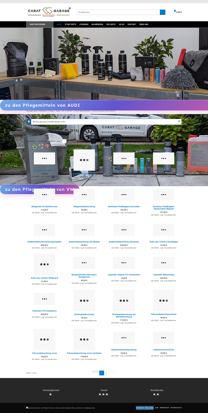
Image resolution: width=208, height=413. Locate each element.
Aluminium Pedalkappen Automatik (124, 206)
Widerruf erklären (144, 408)
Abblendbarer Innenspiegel (124, 170)
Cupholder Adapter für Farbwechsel (124, 275)
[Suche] (162, 12)
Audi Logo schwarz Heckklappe (164, 242)
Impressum (164, 408)
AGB (156, 408)
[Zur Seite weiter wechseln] (111, 372)
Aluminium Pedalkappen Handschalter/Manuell (163, 207)
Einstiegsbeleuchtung (84, 314)
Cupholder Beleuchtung (163, 275)
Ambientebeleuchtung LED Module (84, 242)
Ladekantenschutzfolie (163, 350)
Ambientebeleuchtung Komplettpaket (44, 242)
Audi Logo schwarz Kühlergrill (44, 278)
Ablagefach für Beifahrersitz (44, 206)
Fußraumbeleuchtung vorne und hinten (84, 353)
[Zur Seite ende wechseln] (114, 372)
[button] (176, 12)
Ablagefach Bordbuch (163, 170)
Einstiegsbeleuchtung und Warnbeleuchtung (124, 315)
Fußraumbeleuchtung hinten (163, 314)
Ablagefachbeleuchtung (84, 206)
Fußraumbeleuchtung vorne (44, 353)
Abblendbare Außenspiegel (84, 173)
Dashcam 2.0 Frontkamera (44, 311)
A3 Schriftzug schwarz (44, 170)
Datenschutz (176, 408)
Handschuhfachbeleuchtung (123, 350)
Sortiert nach (55, 141)
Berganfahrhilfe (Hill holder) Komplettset (84, 276)
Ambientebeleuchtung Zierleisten (124, 242)
